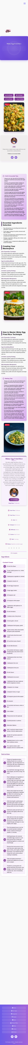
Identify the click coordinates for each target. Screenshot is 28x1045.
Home (14, 1007)
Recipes (14, 1016)
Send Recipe (9, 99)
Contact (14, 1029)
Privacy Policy (15, 1022)
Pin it (8, 104)
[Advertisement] (14, 14)
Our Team (14, 1010)
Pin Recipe (20, 95)
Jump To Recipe (20, 99)
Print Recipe (9, 95)
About (14, 1019)
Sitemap (14, 1032)
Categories (14, 1013)
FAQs (14, 1026)
